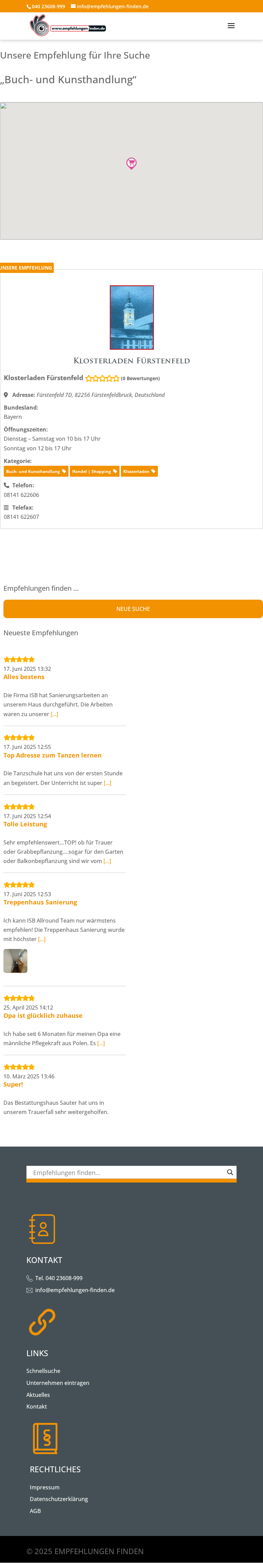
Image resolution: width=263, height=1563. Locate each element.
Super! (13, 1084)
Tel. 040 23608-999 (59, 1278)
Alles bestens (24, 677)
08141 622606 (21, 495)
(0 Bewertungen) (140, 378)
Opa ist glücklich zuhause (43, 1015)
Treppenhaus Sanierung (40, 902)
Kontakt (36, 1406)
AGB (35, 1511)
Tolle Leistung (25, 824)
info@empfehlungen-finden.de (75, 1290)
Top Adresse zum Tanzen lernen (52, 755)
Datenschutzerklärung (59, 1499)
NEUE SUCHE (133, 609)
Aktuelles (38, 1395)
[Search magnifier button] (230, 1172)
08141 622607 (21, 517)
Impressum (45, 1487)
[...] (54, 714)
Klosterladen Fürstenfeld (43, 377)
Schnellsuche (43, 1371)
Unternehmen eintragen (57, 1383)
